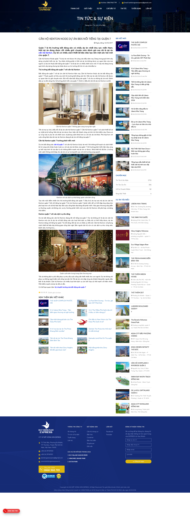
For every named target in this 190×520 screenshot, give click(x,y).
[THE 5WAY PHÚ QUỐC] (122, 221)
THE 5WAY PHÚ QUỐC (139, 217)
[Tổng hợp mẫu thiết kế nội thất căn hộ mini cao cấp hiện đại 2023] (122, 166)
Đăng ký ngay (139, 461)
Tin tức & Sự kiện (99, 25)
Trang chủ (75, 8)
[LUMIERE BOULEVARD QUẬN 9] (122, 310)
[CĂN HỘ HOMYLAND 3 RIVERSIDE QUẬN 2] (122, 367)
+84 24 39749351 (47, 454)
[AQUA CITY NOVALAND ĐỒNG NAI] (122, 408)
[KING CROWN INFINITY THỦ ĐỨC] (122, 351)
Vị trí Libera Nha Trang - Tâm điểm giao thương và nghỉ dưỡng (140, 71)
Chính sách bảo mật (123, 487)
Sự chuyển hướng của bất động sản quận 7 (70, 287)
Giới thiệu (88, 8)
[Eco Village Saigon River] (122, 248)
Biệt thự (90, 434)
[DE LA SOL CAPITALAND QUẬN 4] (122, 394)
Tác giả (104, 487)
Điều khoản (111, 487)
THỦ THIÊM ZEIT (137, 292)
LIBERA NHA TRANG (139, 204)
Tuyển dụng (136, 8)
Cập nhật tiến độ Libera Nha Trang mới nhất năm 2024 (140, 98)
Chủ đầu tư (111, 8)
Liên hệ (148, 8)
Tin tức (124, 8)
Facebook (109, 431)
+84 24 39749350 (47, 451)
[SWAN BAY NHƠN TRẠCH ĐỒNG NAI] (122, 381)
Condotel (90, 437)
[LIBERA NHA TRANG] (122, 208)
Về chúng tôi (72, 431)
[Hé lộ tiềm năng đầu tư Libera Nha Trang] (122, 113)
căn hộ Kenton (45, 53)
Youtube (109, 434)
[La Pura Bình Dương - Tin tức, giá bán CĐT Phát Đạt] (122, 59)
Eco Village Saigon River (139, 244)
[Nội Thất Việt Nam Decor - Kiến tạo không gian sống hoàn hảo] (122, 153)
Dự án (99, 8)
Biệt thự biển (91, 440)
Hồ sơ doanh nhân (133, 189)
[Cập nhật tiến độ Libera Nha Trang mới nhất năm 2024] (122, 99)
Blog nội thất (133, 193)
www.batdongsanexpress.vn (50, 461)
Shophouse (90, 443)
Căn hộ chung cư (92, 431)
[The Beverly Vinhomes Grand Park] (122, 324)
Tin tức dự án (133, 185)
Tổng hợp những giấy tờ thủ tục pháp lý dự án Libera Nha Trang (141, 138)
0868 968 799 (112, 2)
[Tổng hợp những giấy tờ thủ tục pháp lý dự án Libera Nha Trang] (122, 139)
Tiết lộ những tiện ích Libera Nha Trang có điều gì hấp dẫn (141, 84)
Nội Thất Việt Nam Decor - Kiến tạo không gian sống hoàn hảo (141, 151)
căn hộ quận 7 (59, 144)
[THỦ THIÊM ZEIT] (122, 296)
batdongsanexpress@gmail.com (140, 2)
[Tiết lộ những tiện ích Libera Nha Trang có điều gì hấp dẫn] (122, 86)
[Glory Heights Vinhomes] (122, 235)
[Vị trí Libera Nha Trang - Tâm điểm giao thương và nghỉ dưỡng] (122, 72)
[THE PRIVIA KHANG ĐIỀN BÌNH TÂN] (122, 262)
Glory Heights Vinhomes (139, 231)
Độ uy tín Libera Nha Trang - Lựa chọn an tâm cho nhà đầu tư (141, 124)
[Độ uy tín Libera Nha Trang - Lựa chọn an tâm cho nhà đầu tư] (122, 126)
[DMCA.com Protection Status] (59, 476)
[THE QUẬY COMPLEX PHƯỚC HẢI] (122, 46)
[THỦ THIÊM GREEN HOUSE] (122, 278)
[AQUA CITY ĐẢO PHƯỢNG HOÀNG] (122, 337)
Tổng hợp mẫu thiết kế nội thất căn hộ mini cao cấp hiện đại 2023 (140, 164)
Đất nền (90, 446)
